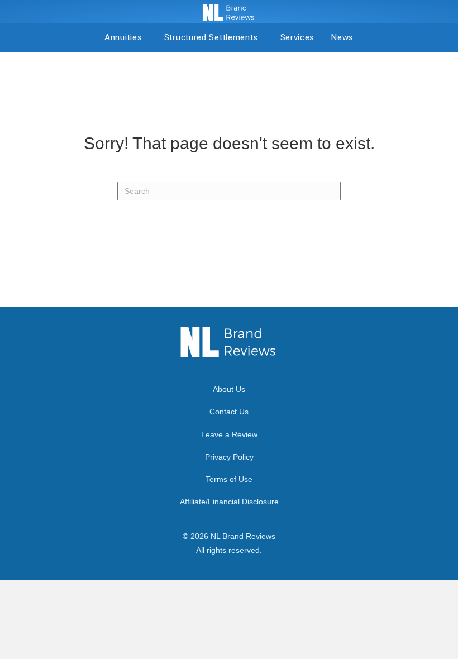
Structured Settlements (214, 37)
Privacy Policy (229, 456)
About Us (229, 389)
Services (297, 37)
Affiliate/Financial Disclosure (229, 501)
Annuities (125, 37)
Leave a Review (229, 434)
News (342, 37)
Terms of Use (229, 479)
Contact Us (229, 411)
